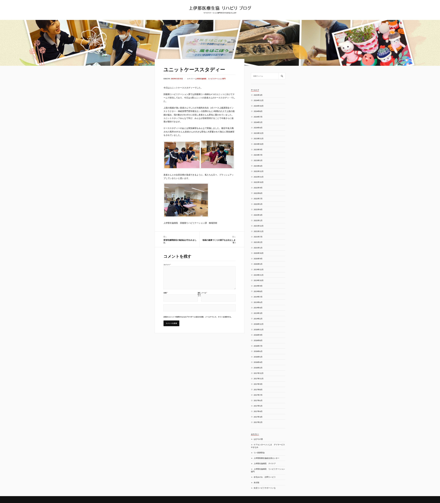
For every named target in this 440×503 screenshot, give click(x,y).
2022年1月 (258, 220)
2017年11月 (259, 378)
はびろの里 (258, 439)
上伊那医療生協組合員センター (266, 458)
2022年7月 (258, 198)
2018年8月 (258, 340)
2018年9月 (258, 335)
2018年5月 (258, 357)
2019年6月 (258, 302)
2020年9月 (258, 258)
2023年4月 (258, 166)
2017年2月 (258, 422)
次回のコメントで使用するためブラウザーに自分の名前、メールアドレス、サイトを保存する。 (198, 317)
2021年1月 (258, 248)
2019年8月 (258, 291)
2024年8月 (258, 111)
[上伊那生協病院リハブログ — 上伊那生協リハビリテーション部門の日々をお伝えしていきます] (220, 9)
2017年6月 (258, 400)
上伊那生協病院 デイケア (265, 463)
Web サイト (199, 294)
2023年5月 (258, 160)
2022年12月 (259, 171)
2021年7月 (258, 237)
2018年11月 (259, 329)
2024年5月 (258, 122)
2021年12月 (259, 226)
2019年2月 (258, 318)
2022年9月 (258, 188)
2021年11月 (259, 231)
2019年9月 (258, 286)
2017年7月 (258, 395)
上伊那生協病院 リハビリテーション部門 (210, 79)
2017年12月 (259, 373)
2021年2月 (258, 242)
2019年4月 (258, 307)
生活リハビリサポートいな (265, 488)
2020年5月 (258, 264)
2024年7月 (258, 117)
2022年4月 (258, 209)
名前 (166, 293)
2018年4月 (258, 362)
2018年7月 (258, 346)
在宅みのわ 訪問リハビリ (265, 477)
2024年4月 (258, 127)
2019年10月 (259, 280)
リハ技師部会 (259, 452)
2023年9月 (258, 149)
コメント (167, 264)
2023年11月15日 (177, 79)
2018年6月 (258, 351)
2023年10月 (259, 144)
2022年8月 (258, 193)
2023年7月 (258, 155)
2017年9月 (258, 384)
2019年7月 (258, 297)
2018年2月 (258, 368)
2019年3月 (258, 313)
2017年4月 (258, 411)
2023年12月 (259, 133)
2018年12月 (259, 324)
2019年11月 (259, 275)
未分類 (256, 482)
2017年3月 (258, 417)
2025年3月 (258, 95)
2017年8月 (258, 389)
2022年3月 (258, 215)
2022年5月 (258, 204)
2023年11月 (259, 138)
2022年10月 (259, 182)
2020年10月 (259, 253)
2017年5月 (258, 406)
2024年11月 (259, 100)
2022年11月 (259, 177)
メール (204, 293)
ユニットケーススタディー (194, 69)
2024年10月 (259, 106)
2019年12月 (259, 269)
